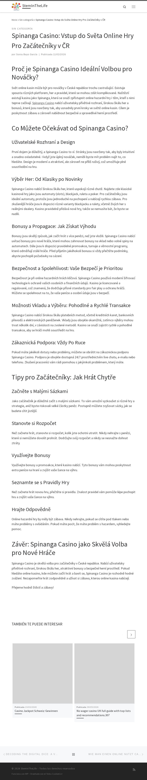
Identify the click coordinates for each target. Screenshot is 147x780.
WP (26, 774)
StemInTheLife (29, 768)
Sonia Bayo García (26, 54)
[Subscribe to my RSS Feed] (134, 769)
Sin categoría (26, 19)
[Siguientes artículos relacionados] (131, 634)
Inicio (14, 19)
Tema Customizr (54, 774)
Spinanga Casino (43, 103)
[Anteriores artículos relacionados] (123, 634)
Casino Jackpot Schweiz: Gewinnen (36, 711)
